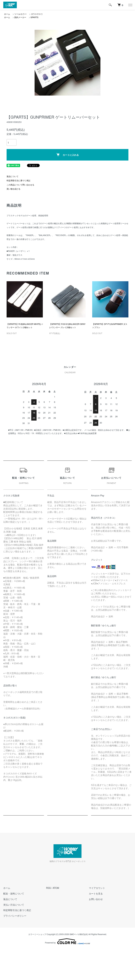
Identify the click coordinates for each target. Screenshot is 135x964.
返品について (12, 176)
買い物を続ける (13, 188)
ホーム (7, 14)
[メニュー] (130, 5)
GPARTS (34, 17)
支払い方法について (13, 904)
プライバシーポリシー (14, 915)
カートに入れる (71, 154)
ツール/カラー (20, 14)
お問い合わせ (96, 899)
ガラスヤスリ (37, 14)
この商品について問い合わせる (20, 184)
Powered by (50, 942)
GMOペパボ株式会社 (78, 934)
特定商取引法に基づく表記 (18, 180)
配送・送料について (13, 893)
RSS (48, 887)
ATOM (56, 887)
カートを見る (96, 893)
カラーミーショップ (37, 934)
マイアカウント (97, 887)
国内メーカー (20, 17)
